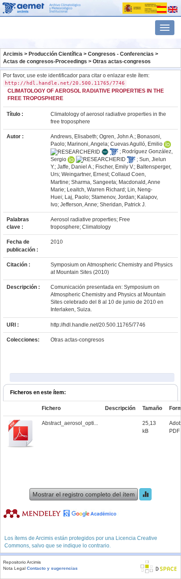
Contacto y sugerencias (52, 568)
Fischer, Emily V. (114, 167)
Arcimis (13, 54)
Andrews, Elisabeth (74, 136)
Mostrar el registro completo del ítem (84, 494)
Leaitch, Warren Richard (96, 190)
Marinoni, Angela (87, 144)
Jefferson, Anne (78, 204)
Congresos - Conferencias (121, 54)
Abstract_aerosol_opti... (70, 423)
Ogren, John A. (116, 136)
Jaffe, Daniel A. (75, 167)
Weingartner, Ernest (85, 174)
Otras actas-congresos (122, 61)
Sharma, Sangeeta (93, 182)
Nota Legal (14, 568)
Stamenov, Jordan (112, 197)
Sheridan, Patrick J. (123, 204)
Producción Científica (55, 54)
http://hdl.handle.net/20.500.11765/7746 (98, 325)
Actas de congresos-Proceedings (45, 61)
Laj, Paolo (77, 197)
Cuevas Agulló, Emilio (136, 144)
